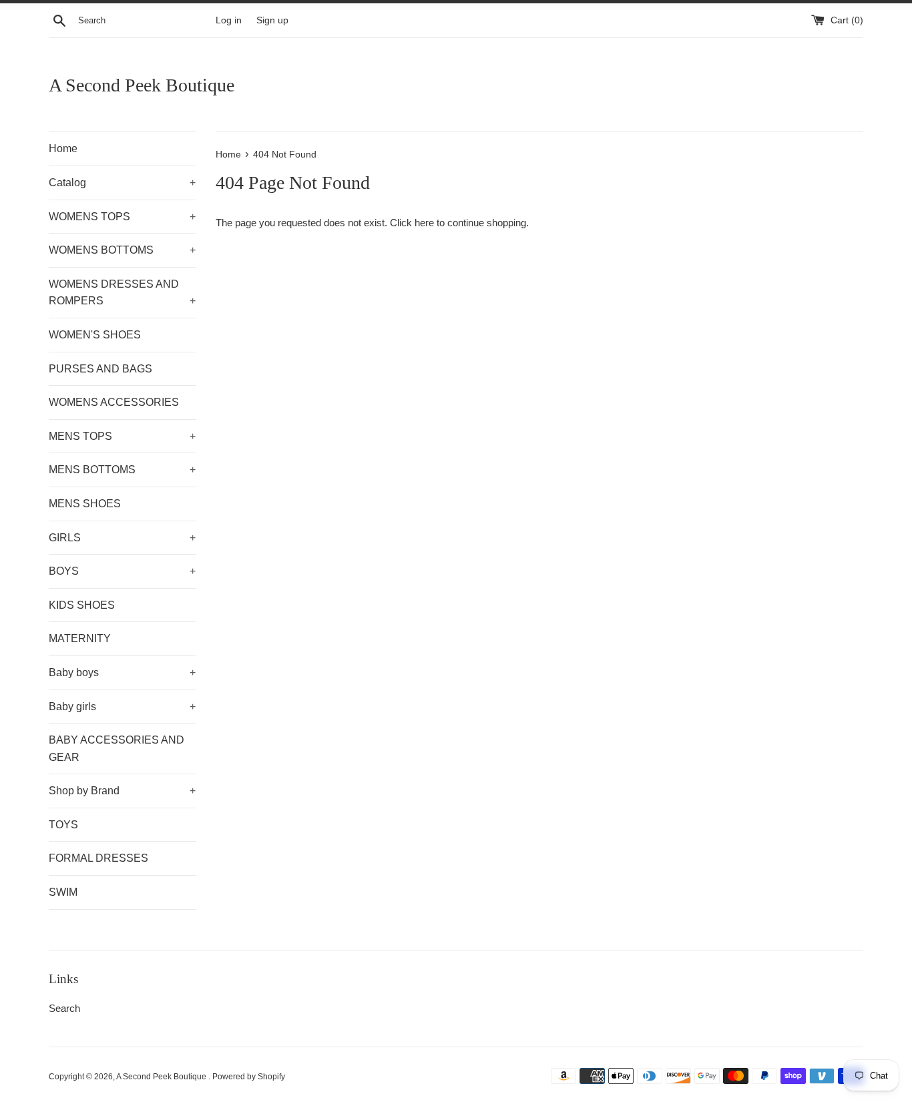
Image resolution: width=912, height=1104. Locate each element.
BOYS (122, 571)
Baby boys (122, 672)
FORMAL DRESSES (98, 858)
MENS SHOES (85, 503)
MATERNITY (80, 638)
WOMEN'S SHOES (95, 334)
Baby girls (122, 706)
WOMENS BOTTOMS (122, 250)
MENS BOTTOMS (122, 469)
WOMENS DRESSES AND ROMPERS (122, 292)
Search (64, 1008)
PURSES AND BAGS (100, 368)
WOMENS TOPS (122, 216)
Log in (229, 20)
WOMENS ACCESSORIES (114, 402)
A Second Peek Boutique (141, 85)
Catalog (122, 182)
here (424, 222)
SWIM (63, 892)
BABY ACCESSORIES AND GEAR (116, 748)
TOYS (63, 824)
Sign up (272, 20)
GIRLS (122, 537)
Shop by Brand (122, 790)
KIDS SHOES (82, 605)
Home (63, 148)
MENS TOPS (122, 436)
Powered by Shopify (248, 1076)
